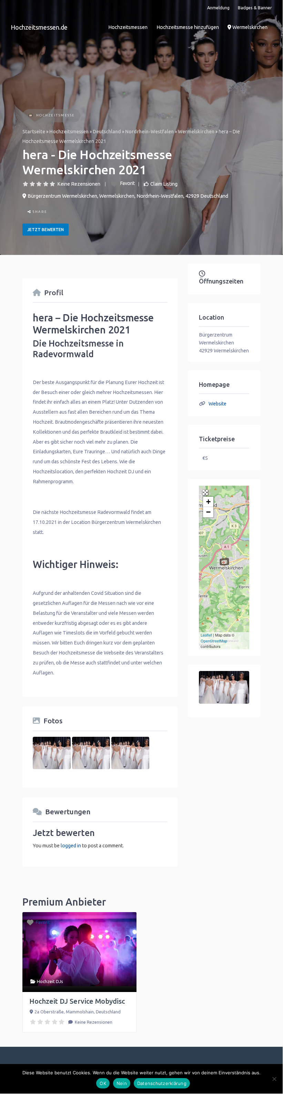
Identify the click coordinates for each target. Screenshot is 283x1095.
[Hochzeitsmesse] (30, 116)
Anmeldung (218, 7)
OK (103, 1083)
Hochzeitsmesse (55, 115)
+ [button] (208, 501)
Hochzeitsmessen (128, 27)
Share (39, 212)
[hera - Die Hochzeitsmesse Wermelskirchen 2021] (224, 561)
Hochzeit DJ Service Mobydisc (77, 1001)
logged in (71, 845)
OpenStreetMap (214, 640)
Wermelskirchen (249, 27)
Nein (122, 1083)
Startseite (33, 131)
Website (217, 403)
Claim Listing (164, 184)
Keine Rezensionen (78, 184)
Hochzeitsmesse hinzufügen (187, 27)
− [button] (208, 512)
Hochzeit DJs (50, 981)
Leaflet (206, 635)
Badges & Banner (255, 7)
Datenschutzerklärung (161, 1083)
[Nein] (274, 1078)
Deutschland (107, 131)
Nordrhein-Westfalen (149, 131)
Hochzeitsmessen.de (39, 27)
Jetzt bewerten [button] (45, 229)
